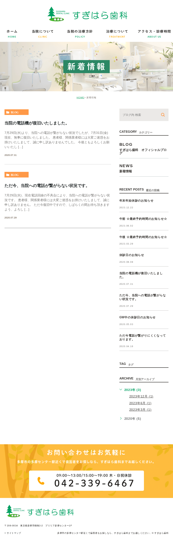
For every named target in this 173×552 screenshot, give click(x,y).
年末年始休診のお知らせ (136, 200)
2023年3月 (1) (140, 409)
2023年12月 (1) (141, 396)
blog (14, 112)
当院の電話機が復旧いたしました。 (37, 123)
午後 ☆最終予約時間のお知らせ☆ (143, 237)
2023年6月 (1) (140, 403)
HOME (80, 97)
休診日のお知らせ (131, 255)
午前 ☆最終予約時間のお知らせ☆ (143, 218)
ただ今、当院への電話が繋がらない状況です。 (47, 185)
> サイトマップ (13, 533)
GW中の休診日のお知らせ (137, 317)
